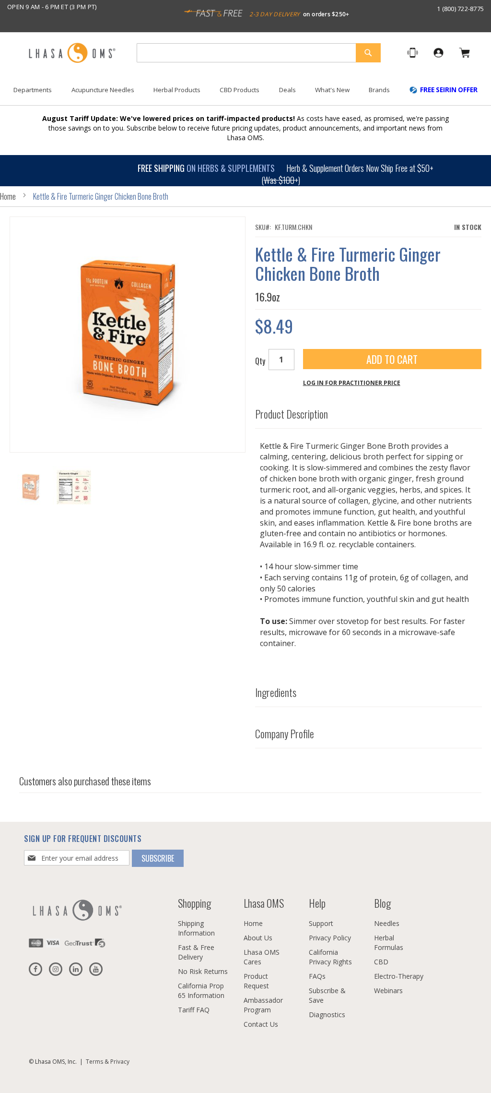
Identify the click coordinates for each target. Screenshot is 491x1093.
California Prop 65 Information (201, 990)
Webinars (388, 990)
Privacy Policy (330, 937)
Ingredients (275, 692)
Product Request (256, 981)
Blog (382, 903)
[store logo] (72, 53)
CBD (381, 961)
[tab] (368, 412)
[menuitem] (32, 90)
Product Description (291, 413)
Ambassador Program (263, 1005)
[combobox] (259, 52)
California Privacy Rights (330, 957)
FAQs (317, 976)
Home (8, 196)
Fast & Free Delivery (196, 952)
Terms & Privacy (107, 1061)
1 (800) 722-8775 (460, 8)
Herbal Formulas (388, 942)
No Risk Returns (203, 971)
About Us (258, 937)
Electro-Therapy (398, 976)
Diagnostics (327, 1014)
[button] (74, 487)
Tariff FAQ (194, 1009)
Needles (386, 923)
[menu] (245, 94)
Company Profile (284, 733)
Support (321, 923)
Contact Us (261, 1024)
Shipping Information (196, 928)
